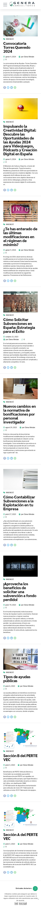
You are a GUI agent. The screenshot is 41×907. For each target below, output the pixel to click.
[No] (38, 899)
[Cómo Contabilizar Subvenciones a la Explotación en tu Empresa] (20, 479)
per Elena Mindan (27, 57)
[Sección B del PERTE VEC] (20, 738)
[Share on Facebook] (4, 87)
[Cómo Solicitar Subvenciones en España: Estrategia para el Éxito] (20, 301)
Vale (16, 903)
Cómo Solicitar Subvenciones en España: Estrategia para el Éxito (19, 325)
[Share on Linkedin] (11, 87)
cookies (14, 894)
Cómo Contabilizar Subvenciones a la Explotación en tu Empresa (19, 502)
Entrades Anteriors (24, 888)
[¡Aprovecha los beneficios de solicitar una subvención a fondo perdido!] (20, 566)
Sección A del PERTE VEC (20, 836)
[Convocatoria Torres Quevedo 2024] (20, 25)
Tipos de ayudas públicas (16, 678)
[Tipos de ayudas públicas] (20, 659)
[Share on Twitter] (8, 87)
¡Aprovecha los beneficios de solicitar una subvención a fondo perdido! (19, 591)
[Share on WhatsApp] (15, 87)
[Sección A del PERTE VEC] (20, 816)
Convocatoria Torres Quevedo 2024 (16, 47)
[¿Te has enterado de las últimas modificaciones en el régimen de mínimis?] (20, 211)
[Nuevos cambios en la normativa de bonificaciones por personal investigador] (20, 388)
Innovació (10, 39)
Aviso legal (22, 903)
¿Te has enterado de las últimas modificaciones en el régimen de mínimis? (20, 236)
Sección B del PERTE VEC (20, 757)
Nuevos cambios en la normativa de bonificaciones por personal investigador (19, 414)
